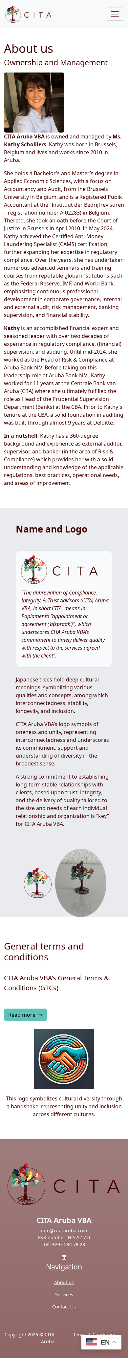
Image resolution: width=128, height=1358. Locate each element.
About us (64, 1282)
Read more (21, 1014)
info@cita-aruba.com (64, 1230)
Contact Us (64, 1307)
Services (64, 1294)
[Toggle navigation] (115, 14)
